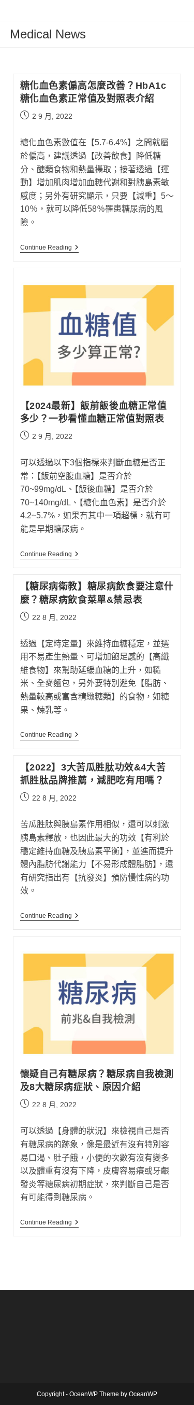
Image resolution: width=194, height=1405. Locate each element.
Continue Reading (49, 248)
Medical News (48, 34)
